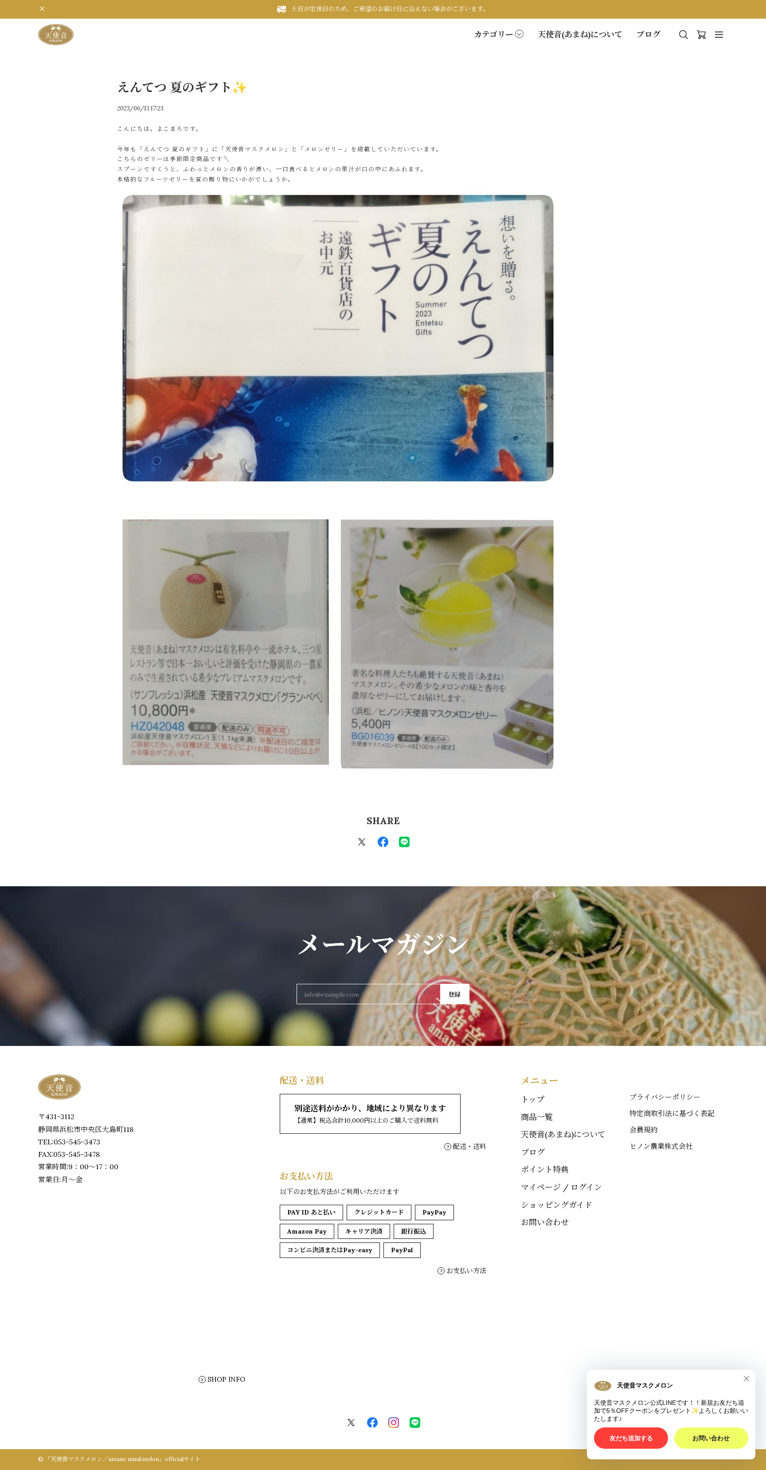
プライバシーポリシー (664, 1097)
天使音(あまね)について (580, 34)
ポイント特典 (545, 1169)
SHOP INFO (226, 1379)
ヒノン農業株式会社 (661, 1146)
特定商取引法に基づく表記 (672, 1113)
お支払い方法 (466, 1270)
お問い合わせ (545, 1222)
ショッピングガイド (556, 1205)
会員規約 (643, 1129)
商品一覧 (537, 1117)
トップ (532, 1099)
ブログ (648, 34)
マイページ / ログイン (561, 1187)
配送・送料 (469, 1146)
